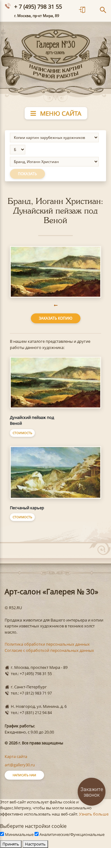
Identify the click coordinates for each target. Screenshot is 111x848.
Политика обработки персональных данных (47, 644)
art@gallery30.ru (20, 765)
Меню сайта (60, 113)
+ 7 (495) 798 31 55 (38, 6)
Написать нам (24, 775)
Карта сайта (16, 756)
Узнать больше (94, 814)
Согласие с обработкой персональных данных (49, 650)
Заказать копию (55, 318)
